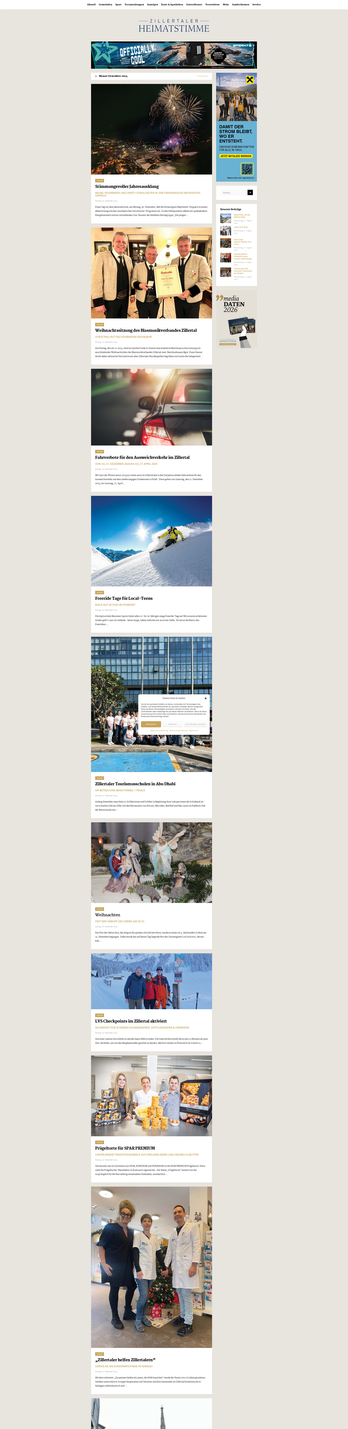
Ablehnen (172, 724)
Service (256, 5)
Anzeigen (152, 5)
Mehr (226, 5)
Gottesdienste (194, 5)
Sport (118, 5)
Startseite (202, 76)
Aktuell (91, 5)
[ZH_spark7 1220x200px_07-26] (174, 55)
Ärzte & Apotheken (172, 5)
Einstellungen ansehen (196, 724)
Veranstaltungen (134, 5)
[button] (205, 698)
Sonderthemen (240, 5)
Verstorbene (212, 5)
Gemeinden (105, 5)
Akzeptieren (151, 724)
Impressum (193, 730)
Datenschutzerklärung (159, 730)
